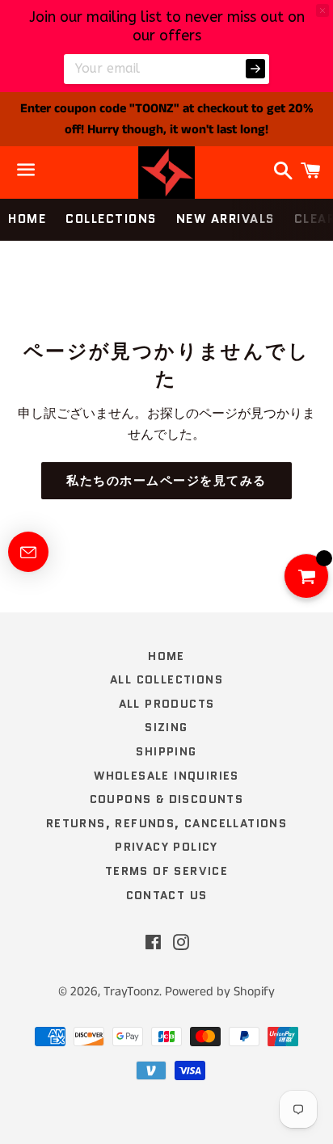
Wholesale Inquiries (166, 776)
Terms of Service (166, 871)
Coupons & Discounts (167, 799)
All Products (167, 704)
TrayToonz (131, 991)
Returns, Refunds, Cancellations (166, 823)
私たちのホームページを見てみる (166, 481)
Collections (111, 219)
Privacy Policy (166, 847)
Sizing (166, 727)
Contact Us (167, 895)
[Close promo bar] (322, 10)
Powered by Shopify (220, 991)
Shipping (166, 751)
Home (27, 219)
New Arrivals (225, 219)
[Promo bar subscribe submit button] (255, 68)
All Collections (166, 679)
